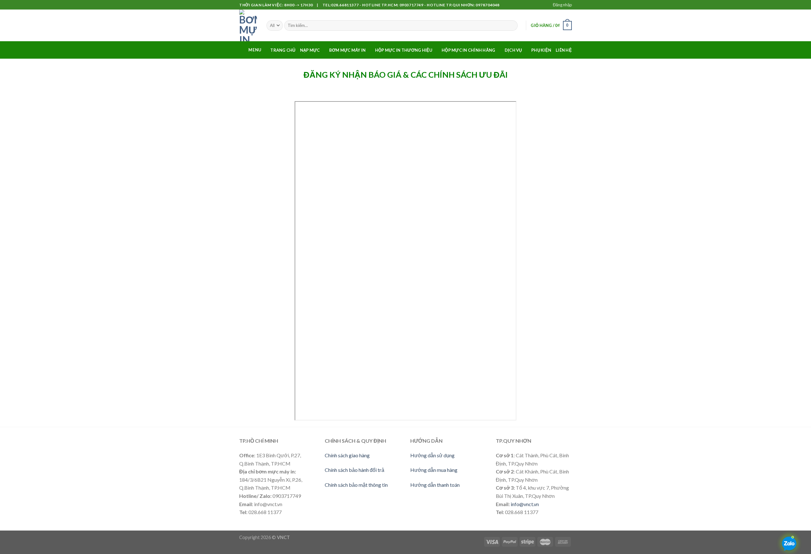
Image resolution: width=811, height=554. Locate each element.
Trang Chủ (282, 50)
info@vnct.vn (525, 504)
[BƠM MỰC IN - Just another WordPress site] (248, 25)
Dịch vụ (513, 50)
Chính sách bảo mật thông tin (356, 485)
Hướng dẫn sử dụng (432, 455)
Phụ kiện (541, 50)
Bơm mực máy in (347, 50)
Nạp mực (310, 50)
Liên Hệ (564, 50)
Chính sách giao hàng (347, 455)
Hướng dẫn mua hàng (433, 470)
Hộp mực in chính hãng (468, 50)
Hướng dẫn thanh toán (435, 485)
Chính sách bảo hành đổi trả (354, 470)
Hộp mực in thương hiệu (403, 50)
